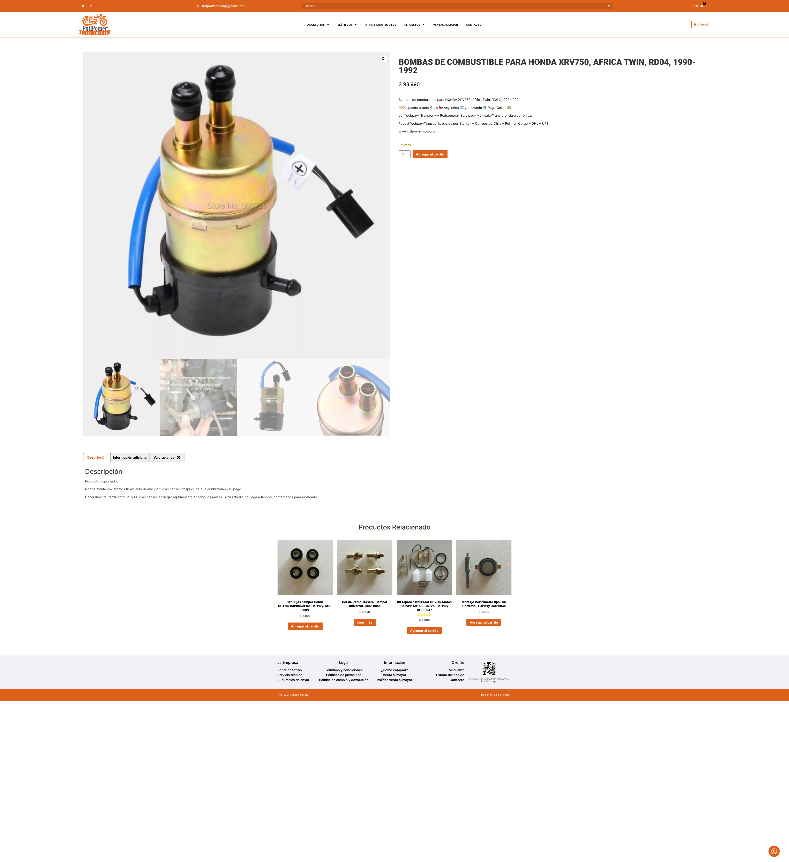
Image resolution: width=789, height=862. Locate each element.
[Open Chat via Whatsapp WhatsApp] (774, 851)
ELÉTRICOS (345, 24)
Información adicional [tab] (130, 457)
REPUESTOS (412, 24)
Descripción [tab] (97, 457)
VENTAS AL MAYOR (445, 24)
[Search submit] (609, 6)
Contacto (474, 24)
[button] (383, 59)
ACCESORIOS (316, 24)
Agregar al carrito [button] (305, 626)
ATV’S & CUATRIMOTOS (380, 24)
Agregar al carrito (430, 154)
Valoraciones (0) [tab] (166, 457)
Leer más (364, 622)
